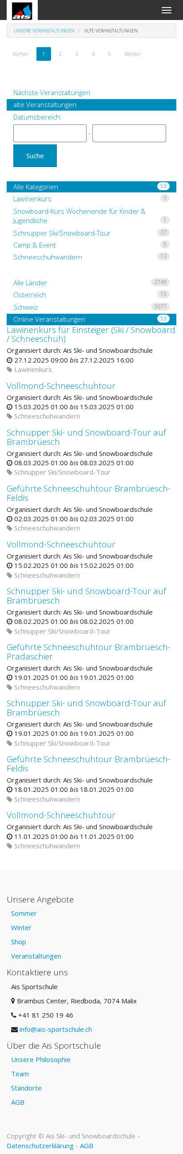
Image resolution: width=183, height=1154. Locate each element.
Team (20, 1073)
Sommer (24, 913)
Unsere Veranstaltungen (44, 31)
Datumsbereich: (37, 116)
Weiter (132, 54)
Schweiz (90, 307)
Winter (21, 927)
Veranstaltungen (36, 955)
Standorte (26, 1087)
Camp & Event (90, 244)
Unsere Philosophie (41, 1059)
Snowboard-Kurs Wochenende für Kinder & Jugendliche (90, 216)
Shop (18, 941)
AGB (17, 1102)
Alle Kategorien (90, 186)
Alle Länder (90, 282)
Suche (35, 155)
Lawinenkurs (90, 198)
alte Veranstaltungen (44, 104)
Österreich (90, 294)
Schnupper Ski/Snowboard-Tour (90, 232)
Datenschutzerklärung (40, 1145)
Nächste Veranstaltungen (51, 92)
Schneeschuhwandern (90, 256)
